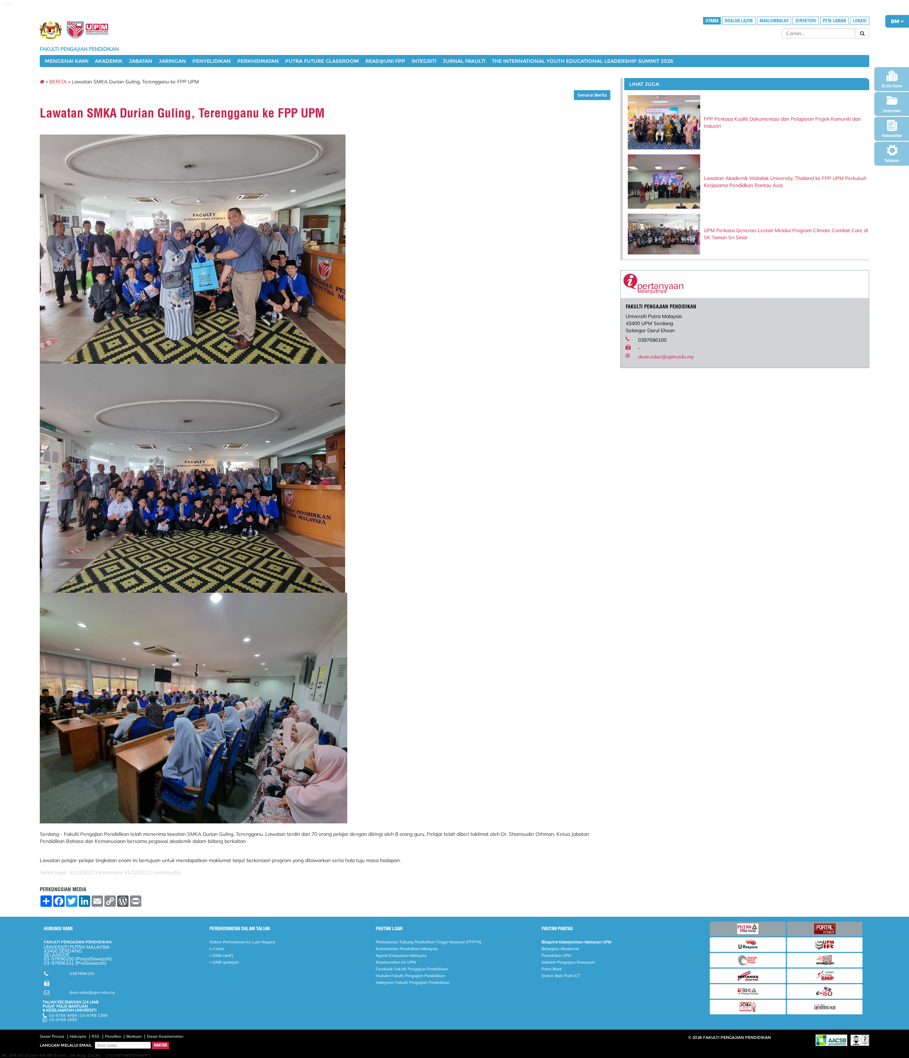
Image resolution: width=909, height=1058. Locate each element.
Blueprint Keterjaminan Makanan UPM (576, 941)
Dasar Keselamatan (165, 1036)
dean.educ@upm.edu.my (666, 356)
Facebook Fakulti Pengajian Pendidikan (412, 968)
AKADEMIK (109, 61)
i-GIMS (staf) (221, 955)
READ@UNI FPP (385, 61)
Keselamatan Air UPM (396, 962)
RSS (95, 1036)
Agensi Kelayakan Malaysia (401, 955)
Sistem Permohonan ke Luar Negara (242, 941)
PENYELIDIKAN (211, 61)
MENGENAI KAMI (66, 61)
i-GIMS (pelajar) (224, 962)
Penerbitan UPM (556, 955)
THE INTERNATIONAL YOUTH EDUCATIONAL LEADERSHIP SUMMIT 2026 (582, 61)
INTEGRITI (424, 61)
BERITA (58, 81)
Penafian (113, 1036)
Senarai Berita (592, 95)
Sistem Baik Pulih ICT (561, 975)
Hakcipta (78, 1036)
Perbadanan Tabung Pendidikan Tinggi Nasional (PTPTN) (428, 941)
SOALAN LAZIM (739, 20)
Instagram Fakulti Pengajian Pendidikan (412, 982)
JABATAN (140, 61)
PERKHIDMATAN (258, 61)
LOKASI (860, 20)
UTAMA (712, 20)
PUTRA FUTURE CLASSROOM (322, 61)
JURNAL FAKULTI (464, 61)
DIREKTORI (805, 20)
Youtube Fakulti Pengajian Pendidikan (410, 975)
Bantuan (134, 1036)
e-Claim (216, 948)
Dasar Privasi (52, 1036)
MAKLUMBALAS (774, 20)
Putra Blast (551, 968)
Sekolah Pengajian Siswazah (568, 962)
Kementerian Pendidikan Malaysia (407, 948)
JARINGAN (172, 61)
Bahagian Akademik (560, 948)
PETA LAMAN (834, 20)
